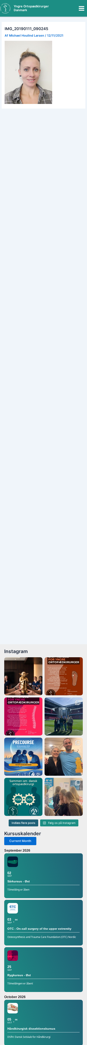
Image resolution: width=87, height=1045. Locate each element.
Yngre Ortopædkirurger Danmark (31, 8)
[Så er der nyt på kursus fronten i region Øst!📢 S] (23, 716)
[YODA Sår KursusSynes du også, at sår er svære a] (64, 676)
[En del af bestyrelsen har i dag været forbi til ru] (64, 716)
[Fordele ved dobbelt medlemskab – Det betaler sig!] (23, 797)
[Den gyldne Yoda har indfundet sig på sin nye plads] (64, 757)
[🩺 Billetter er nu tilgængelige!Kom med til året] (23, 757)
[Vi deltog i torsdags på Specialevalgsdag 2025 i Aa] (64, 797)
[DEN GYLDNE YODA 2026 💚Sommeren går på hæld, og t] (23, 676)
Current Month (20, 841)
